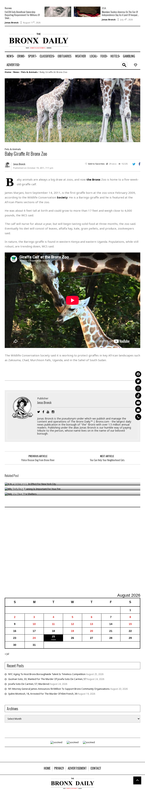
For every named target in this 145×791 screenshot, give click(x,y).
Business (8, 8)
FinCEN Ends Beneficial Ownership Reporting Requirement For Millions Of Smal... (22, 15)
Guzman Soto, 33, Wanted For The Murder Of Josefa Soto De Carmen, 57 (47, 679)
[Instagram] (138, 388)
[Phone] (138, 417)
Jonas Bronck (12, 22)
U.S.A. (104, 8)
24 (34, 637)
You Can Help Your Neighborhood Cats (107, 460)
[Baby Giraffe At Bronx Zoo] (72, 109)
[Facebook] (138, 374)
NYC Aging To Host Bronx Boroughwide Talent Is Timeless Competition (47, 674)
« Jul (7, 653)
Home (8, 72)
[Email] (138, 410)
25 (53, 636)
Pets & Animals (29, 72)
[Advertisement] (72, 550)
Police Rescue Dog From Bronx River (38, 460)
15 (130, 623)
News (16, 72)
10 (34, 623)
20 (91, 630)
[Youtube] (138, 403)
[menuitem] (10, 56)
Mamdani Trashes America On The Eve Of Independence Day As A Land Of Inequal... (120, 13)
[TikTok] (138, 396)
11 (53, 623)
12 (72, 623)
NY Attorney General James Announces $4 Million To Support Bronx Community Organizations (59, 688)
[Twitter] (138, 381)
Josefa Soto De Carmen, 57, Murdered (28, 684)
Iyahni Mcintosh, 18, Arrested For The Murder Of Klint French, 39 (42, 693)
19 (72, 630)
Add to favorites (96, 163)
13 (91, 623)
